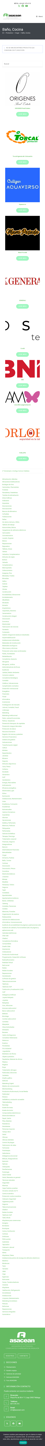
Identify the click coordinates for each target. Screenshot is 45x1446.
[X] (7, 1423)
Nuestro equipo (11, 1370)
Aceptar (23, 1442)
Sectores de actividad (13, 1374)
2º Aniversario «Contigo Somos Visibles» (16, 471)
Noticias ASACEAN (12, 1377)
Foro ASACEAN (11, 1380)
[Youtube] (19, 1423)
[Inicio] (3, 33)
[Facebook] (13, 1423)
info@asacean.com (17, 1410)
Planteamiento (11, 1367)
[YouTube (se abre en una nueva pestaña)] (26, 6)
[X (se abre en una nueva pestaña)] (19, 6)
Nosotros (10, 1356)
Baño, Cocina (25, 33)
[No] (42, 1439)
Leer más (22, 114)
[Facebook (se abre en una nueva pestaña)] (23, 6)
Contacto (24, 1356)
